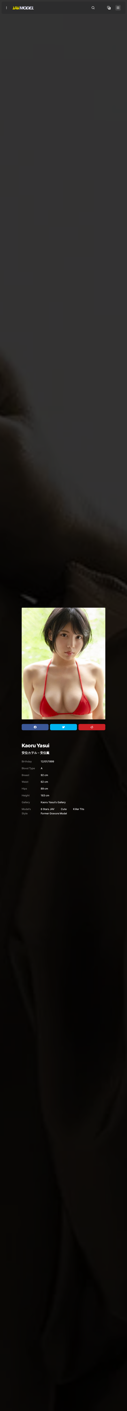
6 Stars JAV (47, 809)
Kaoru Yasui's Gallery (53, 802)
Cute (64, 809)
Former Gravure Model (54, 813)
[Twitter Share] (63, 727)
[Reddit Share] (92, 727)
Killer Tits (78, 809)
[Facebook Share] (35, 727)
